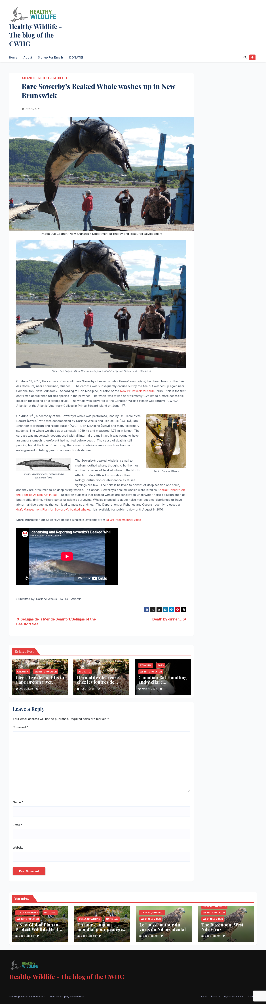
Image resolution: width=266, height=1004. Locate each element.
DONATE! (76, 57)
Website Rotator (46, 671)
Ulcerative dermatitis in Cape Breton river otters (40, 681)
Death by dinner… (167, 619)
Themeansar (77, 996)
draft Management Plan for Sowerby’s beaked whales (53, 509)
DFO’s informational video (123, 520)
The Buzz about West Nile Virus (222, 927)
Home (13, 57)
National (50, 912)
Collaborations (27, 912)
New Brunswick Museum (137, 391)
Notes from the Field (53, 78)
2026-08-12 (151, 936)
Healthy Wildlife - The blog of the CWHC (35, 35)
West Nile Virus (151, 919)
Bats (161, 665)
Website (18, 847)
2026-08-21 (27, 936)
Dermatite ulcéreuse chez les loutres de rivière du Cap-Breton (100, 681)
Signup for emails (51, 57)
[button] (245, 57)
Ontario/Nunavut (152, 912)
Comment (20, 727)
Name (18, 802)
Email (17, 825)
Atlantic (28, 78)
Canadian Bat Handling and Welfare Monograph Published (162, 681)
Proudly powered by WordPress (27, 996)
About (27, 57)
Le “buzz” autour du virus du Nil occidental (162, 927)
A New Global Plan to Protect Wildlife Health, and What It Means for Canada (39, 931)
